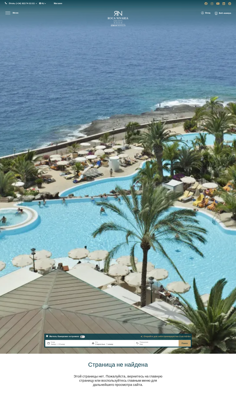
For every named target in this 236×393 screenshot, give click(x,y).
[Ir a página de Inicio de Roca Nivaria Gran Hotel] (118, 18)
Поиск (185, 343)
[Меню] (8, 13)
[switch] (82, 336)
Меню (15, 13)
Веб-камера (225, 13)
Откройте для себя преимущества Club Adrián (167, 336)
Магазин (58, 3)
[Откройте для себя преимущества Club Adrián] (142, 336)
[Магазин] (51, 3)
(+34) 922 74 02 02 (22, 3)
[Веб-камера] (216, 13)
